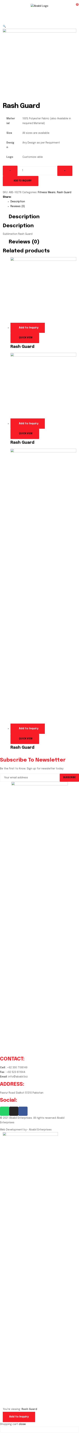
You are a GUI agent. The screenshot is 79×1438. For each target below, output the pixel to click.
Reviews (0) (17, 206)
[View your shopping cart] (72, 6)
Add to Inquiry (23, 181)
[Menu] (8, 6)
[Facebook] (23, 1111)
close (22, 1424)
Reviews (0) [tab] (24, 242)
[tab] (43, 201)
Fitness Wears (46, 192)
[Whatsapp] (4, 1111)
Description (17, 201)
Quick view (25, 338)
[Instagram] (13, 1111)
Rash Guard (64, 192)
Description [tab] (24, 217)
